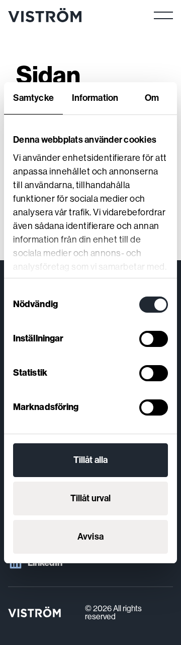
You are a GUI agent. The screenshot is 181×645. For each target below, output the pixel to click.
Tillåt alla (90, 459)
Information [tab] (95, 97)
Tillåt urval (90, 498)
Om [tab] (152, 97)
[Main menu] (163, 15)
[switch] (153, 339)
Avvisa (90, 536)
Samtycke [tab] (33, 97)
